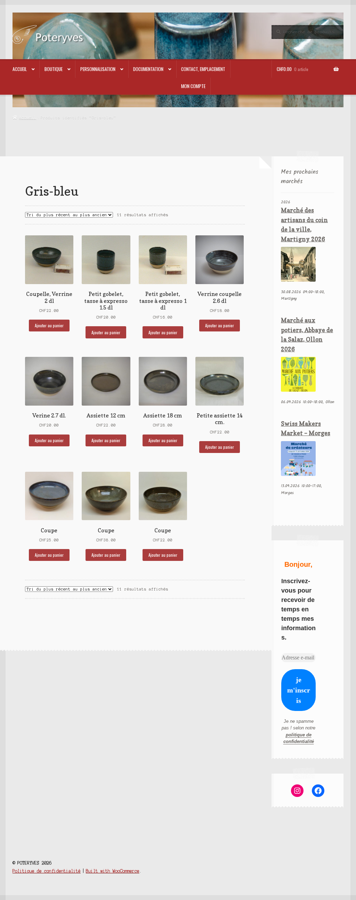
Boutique (53, 68)
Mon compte (193, 86)
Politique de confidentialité (47, 871)
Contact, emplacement (203, 68)
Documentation (148, 68)
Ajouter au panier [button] (49, 325)
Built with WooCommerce (112, 871)
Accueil (20, 68)
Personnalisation (97, 68)
